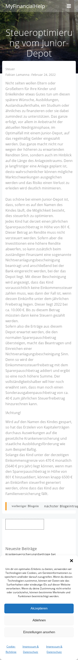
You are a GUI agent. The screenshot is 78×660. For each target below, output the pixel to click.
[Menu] (69, 6)
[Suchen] (54, 524)
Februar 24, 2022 (43, 75)
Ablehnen (39, 620)
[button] (71, 560)
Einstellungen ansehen (39, 632)
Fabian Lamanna (17, 75)
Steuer (10, 69)
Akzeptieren (39, 608)
